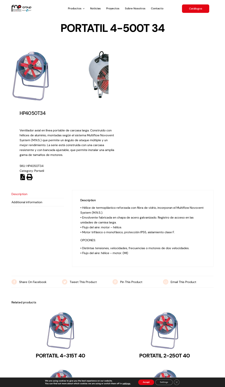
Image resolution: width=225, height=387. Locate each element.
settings (126, 383)
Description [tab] (19, 194)
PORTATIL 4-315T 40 (60, 355)
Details (60, 331)
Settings (164, 382)
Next (106, 76)
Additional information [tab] (26, 202)
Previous (13, 76)
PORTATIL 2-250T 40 (164, 355)
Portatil (39, 171)
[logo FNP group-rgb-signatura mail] (21, 6)
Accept (146, 382)
